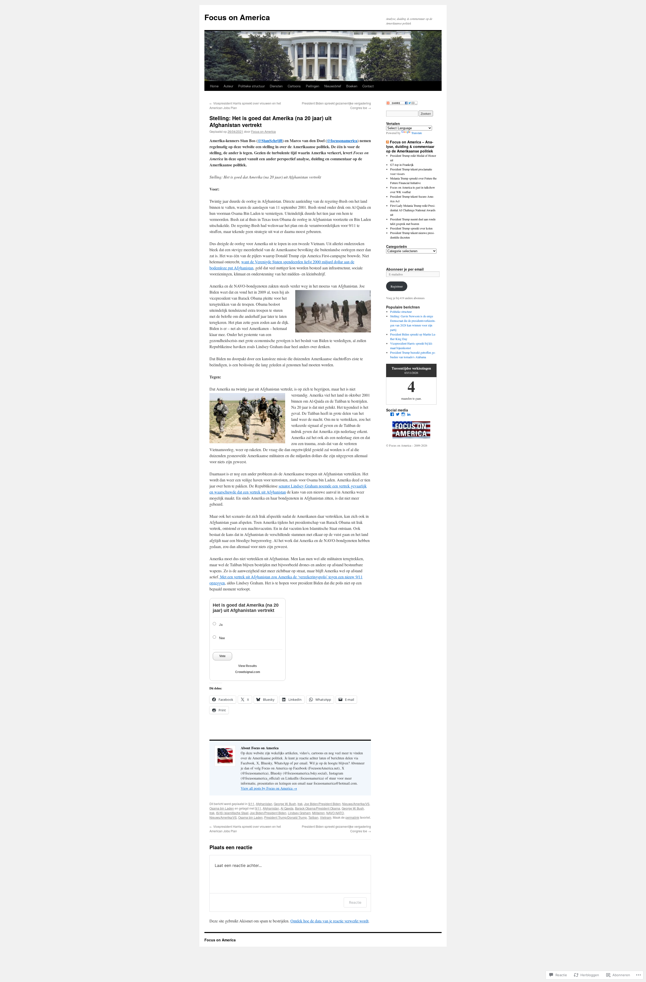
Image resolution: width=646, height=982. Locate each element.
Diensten (276, 86)
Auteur (228, 86)
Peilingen (312, 86)
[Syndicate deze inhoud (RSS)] (387, 141)
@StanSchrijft (270, 140)
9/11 (251, 804)
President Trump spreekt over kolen (411, 228)
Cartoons (294, 86)
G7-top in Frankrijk (402, 165)
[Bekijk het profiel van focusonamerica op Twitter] (398, 414)
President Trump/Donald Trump (285, 817)
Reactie (355, 902)
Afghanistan (264, 804)
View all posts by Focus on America (269, 788)
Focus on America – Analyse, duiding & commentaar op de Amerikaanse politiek (410, 146)
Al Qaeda (287, 808)
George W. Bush (285, 804)
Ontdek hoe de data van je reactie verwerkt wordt (329, 920)
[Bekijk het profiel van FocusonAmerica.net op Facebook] (392, 414)
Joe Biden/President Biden (322, 804)
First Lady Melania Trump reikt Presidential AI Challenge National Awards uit (413, 210)
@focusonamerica (342, 140)
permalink (352, 817)
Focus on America (237, 17)
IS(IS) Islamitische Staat (232, 813)
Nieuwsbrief (332, 86)
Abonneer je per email (405, 269)
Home (214, 86)
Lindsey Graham (299, 813)
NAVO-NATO (335, 813)
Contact (368, 86)
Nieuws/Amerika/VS (355, 804)
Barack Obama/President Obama (317, 808)
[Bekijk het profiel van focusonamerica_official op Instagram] (403, 414)
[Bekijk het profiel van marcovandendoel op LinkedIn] (409, 414)
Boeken (351, 86)
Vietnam (325, 817)
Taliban (313, 817)
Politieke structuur (251, 86)
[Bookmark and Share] (402, 104)
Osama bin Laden (221, 808)
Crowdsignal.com (247, 672)
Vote (222, 656)
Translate (416, 133)
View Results (247, 666)
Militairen (318, 813)
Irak (300, 804)
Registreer (397, 286)
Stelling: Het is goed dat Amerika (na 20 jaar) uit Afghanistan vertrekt (270, 121)
